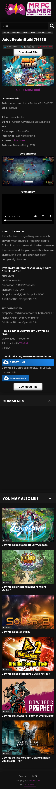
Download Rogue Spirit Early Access (25, 545)
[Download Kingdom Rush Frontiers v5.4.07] (28, 567)
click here (19, 140)
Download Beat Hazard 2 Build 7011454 (26, 674)
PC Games (6, 540)
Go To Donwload (28, 90)
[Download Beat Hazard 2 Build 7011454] (28, 654)
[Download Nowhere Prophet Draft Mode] (28, 696)
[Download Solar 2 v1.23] (28, 612)
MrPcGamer (29, 785)
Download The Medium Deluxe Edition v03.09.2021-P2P (26, 759)
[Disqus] (28, 449)
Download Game (18, 378)
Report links (46, 46)
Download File (28, 52)
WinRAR (23, 343)
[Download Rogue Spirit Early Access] (28, 525)
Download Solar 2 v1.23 (16, 632)
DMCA (34, 776)
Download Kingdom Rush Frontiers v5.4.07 (24, 588)
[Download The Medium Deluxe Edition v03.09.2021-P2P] (28, 738)
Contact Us (24, 776)
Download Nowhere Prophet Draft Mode (28, 716)
